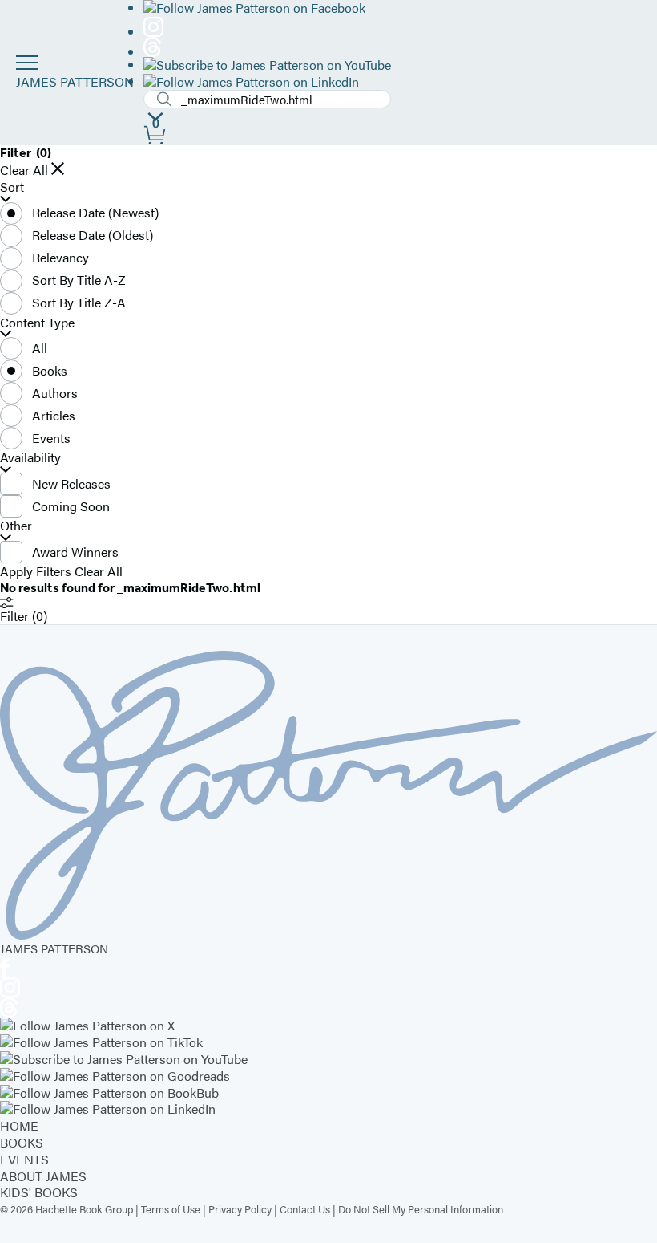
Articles (53, 415)
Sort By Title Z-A (79, 302)
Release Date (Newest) (95, 212)
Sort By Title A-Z (79, 279)
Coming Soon (71, 506)
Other (16, 526)
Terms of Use (170, 1209)
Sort (12, 187)
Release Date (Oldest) (92, 234)
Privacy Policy (240, 1209)
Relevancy (60, 257)
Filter (23, 616)
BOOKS (21, 1142)
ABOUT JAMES (43, 1176)
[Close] (57, 168)
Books (49, 370)
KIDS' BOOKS (39, 1192)
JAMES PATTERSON (75, 81)
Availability (30, 457)
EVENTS (24, 1159)
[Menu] (27, 62)
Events (51, 438)
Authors (55, 393)
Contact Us (305, 1209)
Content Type (37, 323)
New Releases (71, 483)
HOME (19, 1125)
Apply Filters (35, 571)
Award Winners (75, 551)
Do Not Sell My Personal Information (420, 1209)
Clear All (24, 170)
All (39, 348)
